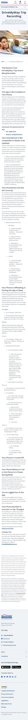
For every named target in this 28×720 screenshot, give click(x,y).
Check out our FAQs (7, 528)
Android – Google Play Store (14, 134)
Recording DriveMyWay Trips (9, 7)
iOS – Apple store (11, 131)
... (6, 61)
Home (2, 61)
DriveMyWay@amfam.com (9, 544)
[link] (7, 635)
